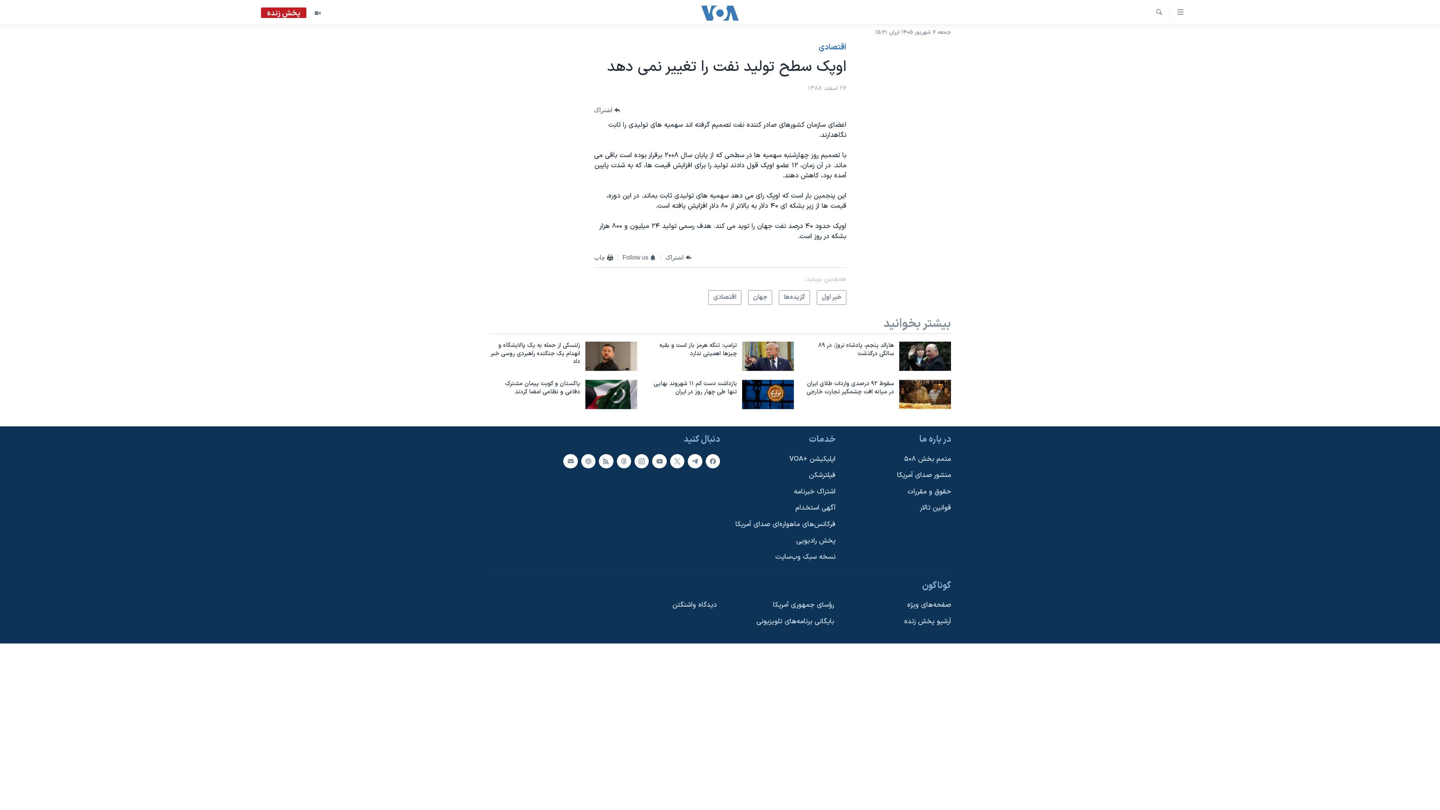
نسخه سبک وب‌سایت (805, 557)
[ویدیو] (317, 13)
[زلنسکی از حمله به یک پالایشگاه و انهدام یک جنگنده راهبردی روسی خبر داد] (611, 356)
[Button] (607, 110)
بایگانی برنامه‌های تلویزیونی (795, 621)
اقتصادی (832, 48)
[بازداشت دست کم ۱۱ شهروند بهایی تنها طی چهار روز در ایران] (768, 394)
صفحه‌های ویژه (929, 605)
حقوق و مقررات (929, 492)
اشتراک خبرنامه (815, 492)
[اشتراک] (570, 461)
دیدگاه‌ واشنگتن (694, 605)
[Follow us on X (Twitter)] (677, 461)
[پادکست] (588, 461)
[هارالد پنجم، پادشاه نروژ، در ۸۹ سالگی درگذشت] (925, 356)
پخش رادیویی (816, 541)
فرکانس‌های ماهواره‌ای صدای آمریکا (785, 524)
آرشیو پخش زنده (927, 621)
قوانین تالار (935, 508)
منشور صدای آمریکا (924, 475)
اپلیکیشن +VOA (812, 459)
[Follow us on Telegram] (695, 461)
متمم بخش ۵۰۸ (927, 459)
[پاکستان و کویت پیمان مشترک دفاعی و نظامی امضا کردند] (611, 394)
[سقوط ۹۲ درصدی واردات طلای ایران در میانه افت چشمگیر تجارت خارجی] (925, 394)
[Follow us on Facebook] (713, 461)
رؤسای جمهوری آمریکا (803, 605)
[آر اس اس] (606, 461)
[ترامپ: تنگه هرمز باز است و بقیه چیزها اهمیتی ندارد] (768, 356)
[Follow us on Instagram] (641, 461)
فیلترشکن (822, 475)
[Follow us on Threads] (624, 461)
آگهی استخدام (815, 508)
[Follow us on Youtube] (659, 461)
